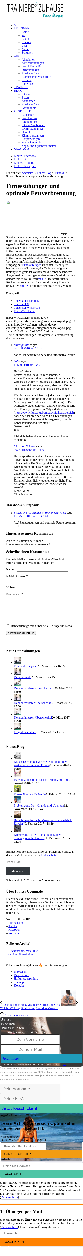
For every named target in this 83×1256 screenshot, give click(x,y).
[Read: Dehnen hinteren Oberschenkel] (17, 714)
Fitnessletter (15, 922)
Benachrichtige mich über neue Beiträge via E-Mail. (42, 626)
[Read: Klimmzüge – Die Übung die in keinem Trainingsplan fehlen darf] (17, 831)
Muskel (24, 285)
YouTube (13, 933)
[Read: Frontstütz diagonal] (17, 662)
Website (11, 587)
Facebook (14, 929)
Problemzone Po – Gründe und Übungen (39, 805)
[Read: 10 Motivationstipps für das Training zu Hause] (17, 776)
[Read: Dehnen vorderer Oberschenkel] (17, 699)
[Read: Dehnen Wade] (17, 673)
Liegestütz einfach (25, 732)
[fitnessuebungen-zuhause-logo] (35, 18)
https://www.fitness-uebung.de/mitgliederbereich (44, 412)
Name (11, 569)
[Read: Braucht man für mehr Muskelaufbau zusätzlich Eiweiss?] (17, 816)
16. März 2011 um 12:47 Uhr (32, 516)
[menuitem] (45, 25)
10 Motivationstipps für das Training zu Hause (42, 779)
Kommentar (14, 594)
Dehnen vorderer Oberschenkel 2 (34, 688)
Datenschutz (48, 855)
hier (64, 1064)
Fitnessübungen (31, 265)
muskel (42, 278)
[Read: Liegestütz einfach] (17, 728)
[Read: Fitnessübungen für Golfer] (17, 791)
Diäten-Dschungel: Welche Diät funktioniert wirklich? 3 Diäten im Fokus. (41, 763)
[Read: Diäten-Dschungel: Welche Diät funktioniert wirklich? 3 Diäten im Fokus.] (17, 758)
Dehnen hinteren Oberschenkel (33, 717)
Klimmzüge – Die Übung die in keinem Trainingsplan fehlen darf (38, 836)
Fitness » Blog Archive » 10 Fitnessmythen (40, 512)
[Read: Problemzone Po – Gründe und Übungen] (17, 802)
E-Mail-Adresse (17, 576)
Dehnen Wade (22, 677)
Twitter (12, 926)
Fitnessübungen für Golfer (30, 794)
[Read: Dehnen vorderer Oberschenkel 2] (17, 684)
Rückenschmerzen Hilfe (23, 951)
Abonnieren (18, 871)
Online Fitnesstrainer (21, 954)
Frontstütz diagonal (25, 666)
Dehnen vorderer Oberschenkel (33, 703)
